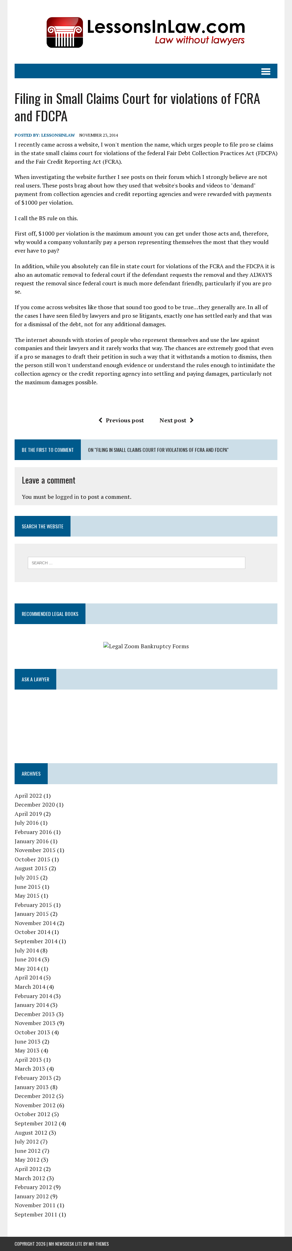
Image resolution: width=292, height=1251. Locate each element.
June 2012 (28, 1151)
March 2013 (30, 1068)
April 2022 (28, 795)
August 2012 (31, 1132)
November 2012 (35, 1105)
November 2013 (35, 1023)
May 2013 (27, 1050)
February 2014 (33, 996)
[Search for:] (136, 562)
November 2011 (35, 1205)
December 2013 (35, 1014)
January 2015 (32, 914)
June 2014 (28, 959)
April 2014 (28, 977)
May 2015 (27, 895)
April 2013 (28, 1059)
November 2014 (35, 923)
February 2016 (33, 832)
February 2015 (33, 905)
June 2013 (28, 1041)
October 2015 (32, 859)
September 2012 (36, 1123)
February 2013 (33, 1078)
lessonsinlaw (58, 135)
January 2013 (32, 1087)
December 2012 (35, 1096)
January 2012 (32, 1196)
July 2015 (27, 877)
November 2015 (35, 850)
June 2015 (28, 887)
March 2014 (30, 987)
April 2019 (28, 814)
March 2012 (30, 1178)
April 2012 (28, 1169)
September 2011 (36, 1214)
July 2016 (27, 823)
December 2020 (35, 804)
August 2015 (31, 868)
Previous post (125, 420)
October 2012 (32, 1114)
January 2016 (32, 841)
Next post (173, 420)
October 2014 (32, 932)
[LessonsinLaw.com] (146, 32)
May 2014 (27, 968)
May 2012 (27, 1159)
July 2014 (27, 950)
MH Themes (99, 1244)
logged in (67, 497)
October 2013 (32, 1032)
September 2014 (36, 941)
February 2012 (33, 1187)
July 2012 (27, 1141)
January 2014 (32, 1005)
